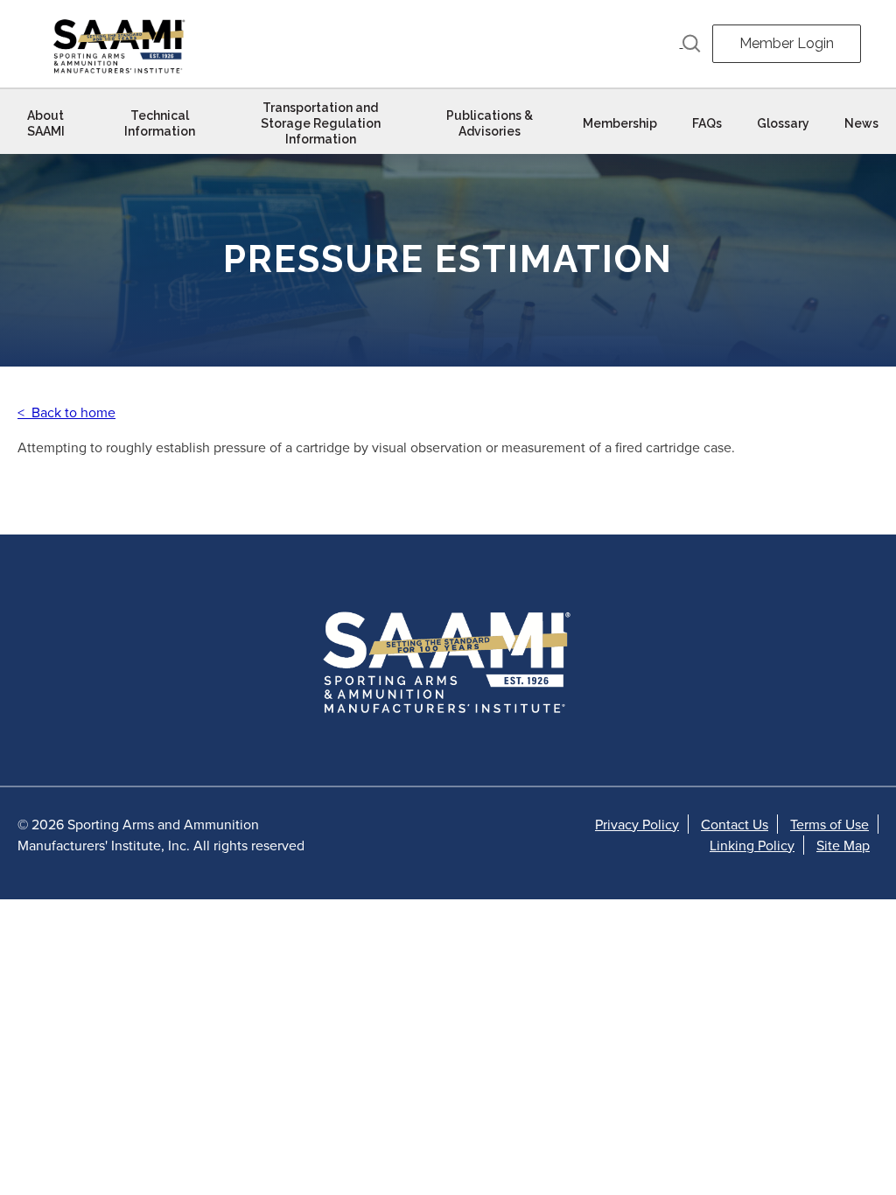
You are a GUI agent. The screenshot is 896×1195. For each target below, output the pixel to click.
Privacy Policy (637, 824)
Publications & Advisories (489, 123)
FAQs (707, 123)
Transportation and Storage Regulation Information (321, 123)
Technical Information (159, 123)
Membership (620, 123)
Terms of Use (829, 824)
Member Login (786, 43)
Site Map (843, 845)
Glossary (783, 123)
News (861, 123)
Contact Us (734, 824)
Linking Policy (752, 845)
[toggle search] (690, 44)
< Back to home (67, 412)
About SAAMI (46, 123)
